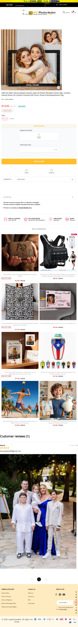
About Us (30, 593)
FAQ (29, 600)
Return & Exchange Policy (9, 603)
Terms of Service (6, 596)
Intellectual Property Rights (9, 607)
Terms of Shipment (7, 600)
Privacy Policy (5, 593)
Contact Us (31, 596)
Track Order (63, 5)
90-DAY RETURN (23, 208)
